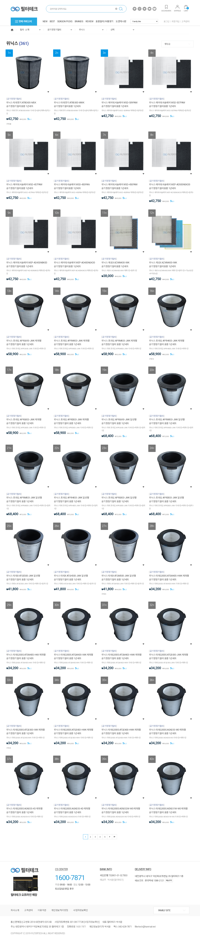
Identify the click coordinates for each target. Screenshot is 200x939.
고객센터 (185, 21)
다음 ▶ (109, 836)
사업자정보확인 (80, 910)
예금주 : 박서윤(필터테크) (111, 879)
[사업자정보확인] (92, 922)
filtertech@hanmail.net (145, 926)
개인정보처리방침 (59, 910)
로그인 (167, 21)
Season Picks (64, 21)
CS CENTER (61, 869)
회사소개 (15, 910)
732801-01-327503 (118, 875)
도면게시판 (121, 21)
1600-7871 (70, 878)
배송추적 (169, 880)
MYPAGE (177, 11)
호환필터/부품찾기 (104, 21)
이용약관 (42, 910)
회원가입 (176, 21)
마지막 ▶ (114, 836)
